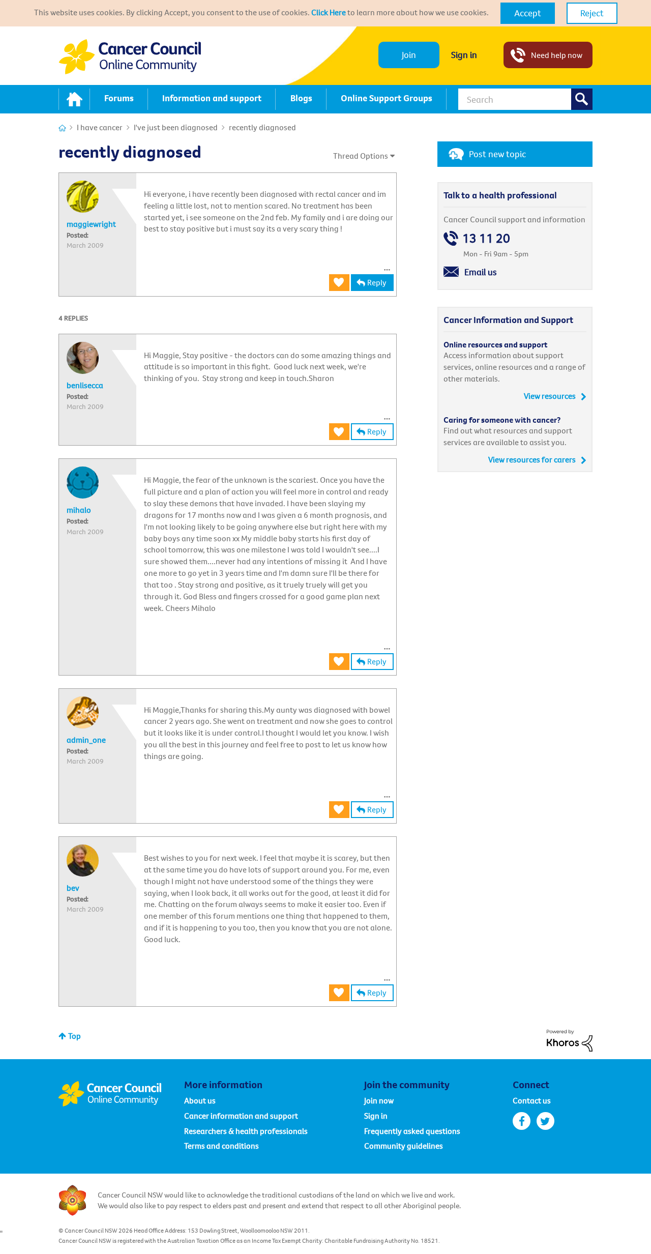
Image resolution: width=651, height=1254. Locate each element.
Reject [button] (592, 13)
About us (200, 1100)
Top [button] (74, 1036)
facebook (521, 1121)
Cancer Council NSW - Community (129, 56)
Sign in (464, 55)
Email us (480, 272)
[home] (74, 99)
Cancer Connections (62, 128)
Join (409, 55)
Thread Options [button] (360, 156)
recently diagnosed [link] (262, 127)
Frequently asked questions (412, 1131)
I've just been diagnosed (176, 127)
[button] (527, 13)
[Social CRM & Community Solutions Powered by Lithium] (570, 1039)
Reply (377, 282)
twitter (545, 1121)
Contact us (532, 1100)
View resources (550, 396)
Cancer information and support (241, 1116)
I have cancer (100, 127)
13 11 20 (486, 238)
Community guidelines (403, 1146)
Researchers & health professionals (246, 1131)
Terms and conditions (221, 1146)
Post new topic (497, 154)
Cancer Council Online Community (121, 1093)
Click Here (328, 12)
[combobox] (525, 99)
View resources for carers (532, 459)
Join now (379, 1100)
